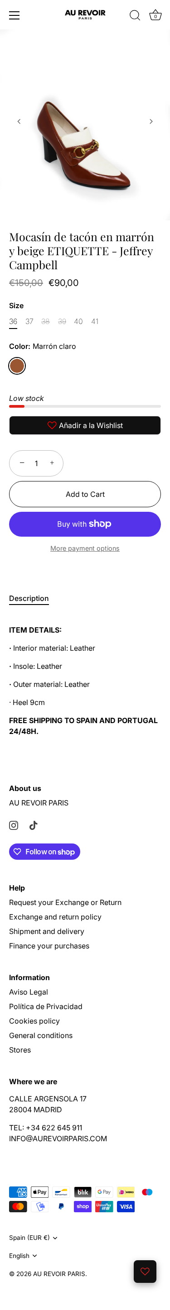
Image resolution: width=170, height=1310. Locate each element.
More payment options (85, 548)
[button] (19, 121)
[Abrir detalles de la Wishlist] (145, 1271)
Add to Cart (85, 494)
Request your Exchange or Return (65, 902)
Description (29, 598)
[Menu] (14, 15)
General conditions (41, 1035)
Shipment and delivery (46, 931)
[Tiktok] (33, 824)
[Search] (135, 17)
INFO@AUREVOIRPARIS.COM (58, 1138)
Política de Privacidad (46, 1006)
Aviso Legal (28, 991)
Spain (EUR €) (29, 1237)
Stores (20, 1049)
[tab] (33, 598)
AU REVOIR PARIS (38, 802)
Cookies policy (34, 1020)
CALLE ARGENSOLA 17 (48, 1098)
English (19, 1255)
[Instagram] (13, 824)
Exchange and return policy (55, 916)
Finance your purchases (49, 945)
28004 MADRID (35, 1109)
